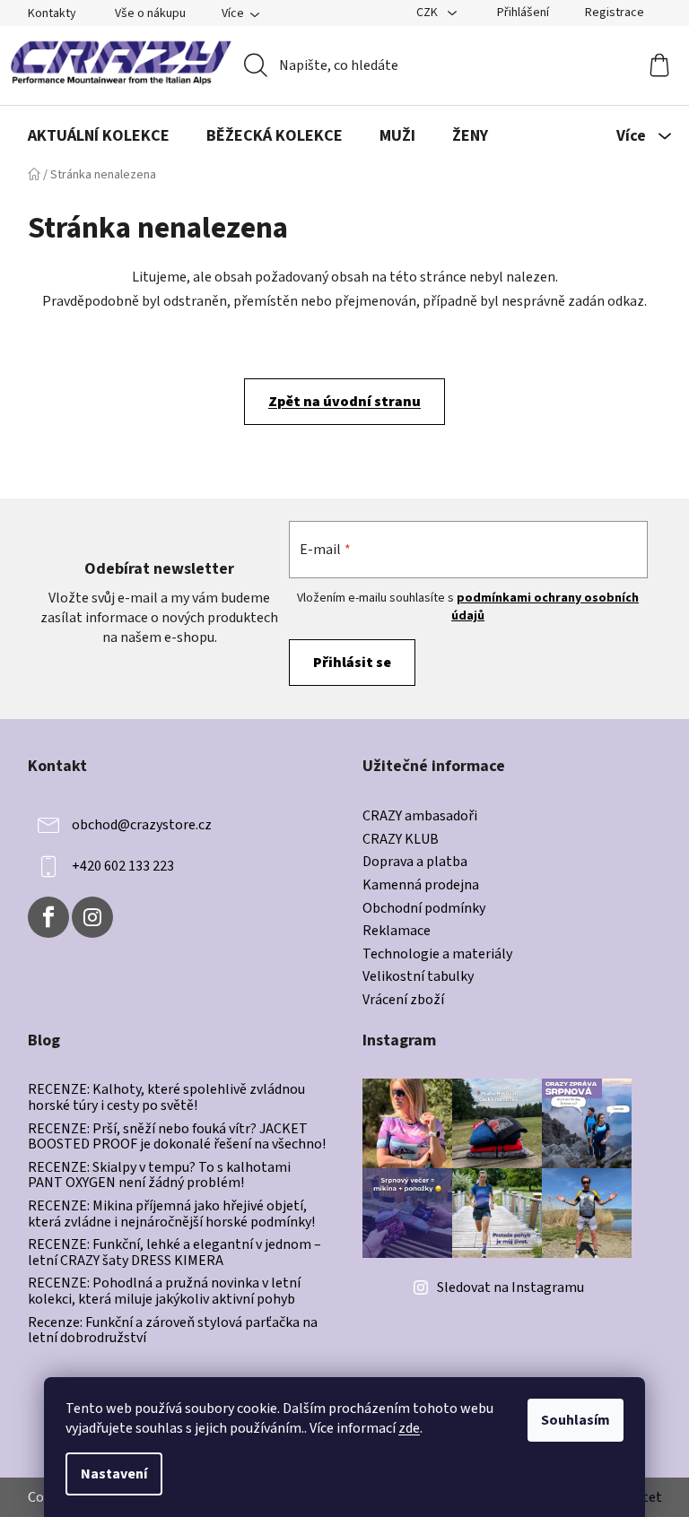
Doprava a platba (414, 862)
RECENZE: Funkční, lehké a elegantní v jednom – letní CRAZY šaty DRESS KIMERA (174, 1253)
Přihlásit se (352, 662)
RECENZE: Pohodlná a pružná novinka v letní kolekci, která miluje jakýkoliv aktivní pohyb (164, 1291)
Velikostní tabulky (418, 977)
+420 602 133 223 (123, 866)
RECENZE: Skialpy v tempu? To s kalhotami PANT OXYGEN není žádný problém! (159, 1176)
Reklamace (396, 931)
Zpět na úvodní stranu (344, 402)
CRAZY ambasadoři (419, 817)
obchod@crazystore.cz (142, 825)
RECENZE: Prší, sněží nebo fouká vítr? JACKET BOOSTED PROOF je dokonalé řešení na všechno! (177, 1137)
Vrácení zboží (403, 1001)
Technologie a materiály (437, 955)
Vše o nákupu (150, 13)
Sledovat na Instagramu (510, 1287)
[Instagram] (92, 917)
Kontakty (52, 13)
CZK (428, 13)
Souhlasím (575, 1420)
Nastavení (114, 1474)
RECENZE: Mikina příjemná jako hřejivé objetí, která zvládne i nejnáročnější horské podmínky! (171, 1214)
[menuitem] (99, 136)
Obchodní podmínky (423, 909)
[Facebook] (48, 917)
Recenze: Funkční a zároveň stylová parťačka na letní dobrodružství (173, 1331)
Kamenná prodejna (420, 886)
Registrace (614, 13)
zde (409, 1428)
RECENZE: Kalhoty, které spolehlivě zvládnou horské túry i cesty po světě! (166, 1098)
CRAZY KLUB (400, 840)
